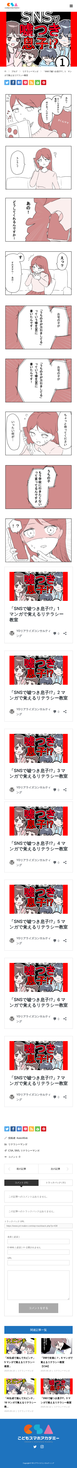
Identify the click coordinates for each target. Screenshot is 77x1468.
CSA (10, 1150)
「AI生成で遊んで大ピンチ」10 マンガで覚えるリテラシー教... (20, 1402)
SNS (16, 1150)
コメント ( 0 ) (21, 1182)
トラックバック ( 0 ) (56, 1182)
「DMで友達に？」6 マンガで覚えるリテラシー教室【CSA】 (57, 1362)
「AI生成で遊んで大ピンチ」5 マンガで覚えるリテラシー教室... (19, 1362)
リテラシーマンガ (46, 44)
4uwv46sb (22, 1138)
